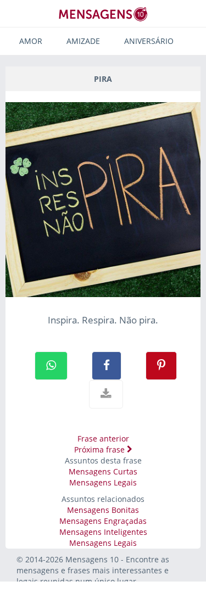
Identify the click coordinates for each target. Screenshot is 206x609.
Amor (30, 41)
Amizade (83, 41)
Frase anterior (103, 438)
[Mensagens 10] (103, 14)
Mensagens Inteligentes (103, 532)
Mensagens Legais (103, 482)
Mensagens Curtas (103, 471)
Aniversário (149, 41)
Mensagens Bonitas (103, 510)
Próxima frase (100, 449)
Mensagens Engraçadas (103, 521)
